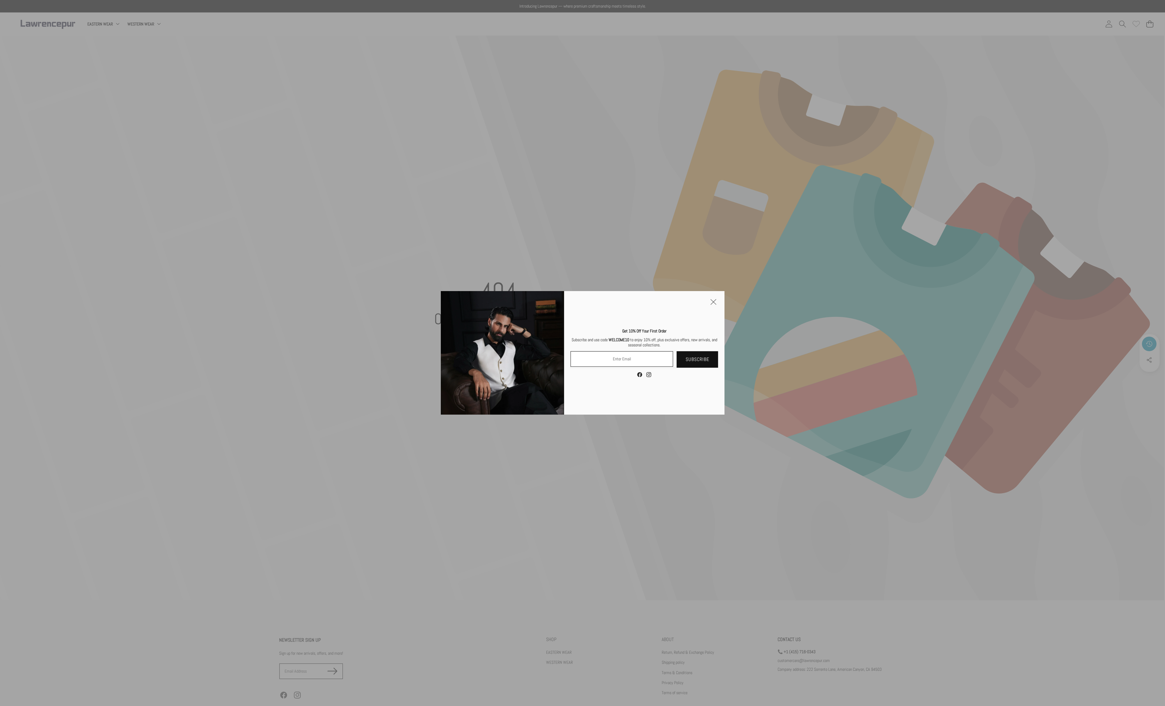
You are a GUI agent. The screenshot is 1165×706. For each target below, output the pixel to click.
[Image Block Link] (502, 353)
